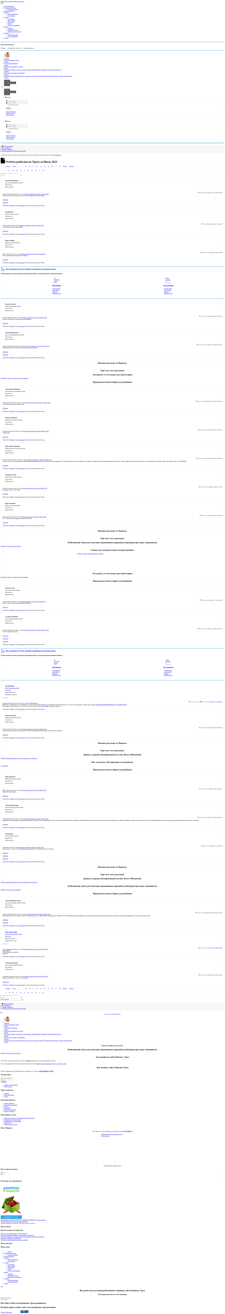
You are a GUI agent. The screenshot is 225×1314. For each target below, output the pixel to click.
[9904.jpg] (5, 824)
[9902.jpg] (5, 735)
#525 (209, 344)
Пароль (10, 103)
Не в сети (8, 690)
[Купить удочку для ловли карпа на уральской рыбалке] (112, 378)
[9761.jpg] (5, 231)
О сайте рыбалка (13, 36)
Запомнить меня (13, 104)
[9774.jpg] (5, 641)
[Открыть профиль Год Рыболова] (12, 688)
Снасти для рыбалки (14, 25)
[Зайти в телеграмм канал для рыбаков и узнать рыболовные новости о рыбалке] (3, 269)
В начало (8, 166)
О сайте (6, 33)
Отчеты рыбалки (13, 9)
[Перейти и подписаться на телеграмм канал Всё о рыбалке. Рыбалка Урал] (56, 292)
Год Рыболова (9, 686)
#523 (212, 252)
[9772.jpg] (5, 636)
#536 (209, 817)
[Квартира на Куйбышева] (14, 1221)
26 (52, 166)
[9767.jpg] (5, 437)
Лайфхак (10, 28)
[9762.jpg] (5, 260)
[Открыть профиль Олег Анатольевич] (13, 934)
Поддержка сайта (13, 35)
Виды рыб (11, 22)
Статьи (6, 17)
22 (37, 166)
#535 (211, 788)
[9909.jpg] (5, 923)
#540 (210, 975)
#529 (211, 487)
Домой (7, 81)
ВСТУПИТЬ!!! (128, 1131)
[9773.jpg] (5, 638)
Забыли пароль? (11, 111)
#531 (212, 600)
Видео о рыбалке (9, 1111)
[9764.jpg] (5, 352)
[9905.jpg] (5, 853)
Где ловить (11, 19)
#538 (207, 912)
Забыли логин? (10, 113)
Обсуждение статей (10, 1110)
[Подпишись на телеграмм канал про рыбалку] (56, 280)
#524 (211, 316)
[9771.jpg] (5, 607)
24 (44, 166)
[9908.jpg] (5, 920)
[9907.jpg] (5, 859)
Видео (6, 27)
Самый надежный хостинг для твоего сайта (53, 1064)
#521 (210, 192)
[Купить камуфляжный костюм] (112, 758)
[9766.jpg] (5, 408)
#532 (210, 628)
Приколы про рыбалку (14, 31)
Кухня (9, 23)
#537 (213, 846)
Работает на (108, 1014)
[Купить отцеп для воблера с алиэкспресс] (112, 546)
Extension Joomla (221, 1176)
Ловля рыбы (11, 20)
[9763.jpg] (5, 323)
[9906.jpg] (5, 856)
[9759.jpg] (5, 200)
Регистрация (10, 115)
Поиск (7, 85)
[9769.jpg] (5, 494)
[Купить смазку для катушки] (112, 562)
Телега (6, 38)
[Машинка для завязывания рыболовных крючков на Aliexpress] (22, 1237)
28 (59, 166)
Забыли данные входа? (11, 1085)
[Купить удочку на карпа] (14, 1233)
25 (48, 166)
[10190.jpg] (6, 982)
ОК (2, 1173)
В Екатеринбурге (13, 14)
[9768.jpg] (5, 465)
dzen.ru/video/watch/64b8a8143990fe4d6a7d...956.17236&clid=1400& (109, 704)
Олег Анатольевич (11, 932)
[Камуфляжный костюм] (14, 1240)
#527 (210, 429)
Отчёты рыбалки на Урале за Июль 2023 (36, 194)
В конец (71, 166)
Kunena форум (116, 1014)
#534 (211, 727)
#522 (213, 224)
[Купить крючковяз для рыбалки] (112, 766)
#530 (212, 515)
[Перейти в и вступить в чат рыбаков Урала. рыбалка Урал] (168, 292)
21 (33, 166)
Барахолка (7, 1108)
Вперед (65, 166)
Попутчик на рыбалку (10, 1105)
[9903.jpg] (5, 796)
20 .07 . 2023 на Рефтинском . (29, 703)
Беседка (6, 1106)
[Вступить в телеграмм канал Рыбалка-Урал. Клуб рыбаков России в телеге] (112, 1149)
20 (29, 166)
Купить (6, 12)
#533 (212, 701)
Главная (6, 1093)
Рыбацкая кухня (12, 30)
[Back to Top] (2, 1287)
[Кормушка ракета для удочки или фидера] (11, 1238)
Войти (8, 108)
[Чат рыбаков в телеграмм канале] (168, 280)
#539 (210, 947)
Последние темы (10, 83)
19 (25, 166)
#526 (208, 401)
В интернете (11, 16)
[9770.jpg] (5, 522)
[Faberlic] (23, 1220)
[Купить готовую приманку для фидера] (17, 1235)
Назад (14, 166)
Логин (10, 101)
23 (40, 166)
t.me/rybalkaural (56, 155)
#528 (208, 458)
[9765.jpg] (5, 355)
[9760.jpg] (5, 202)
